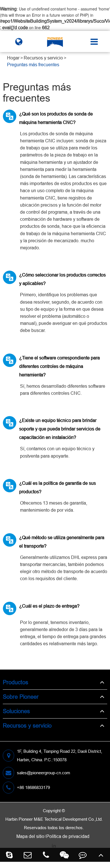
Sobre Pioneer (21, 696)
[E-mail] (27, 855)
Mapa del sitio (30, 836)
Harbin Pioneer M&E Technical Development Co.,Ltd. (54, 819)
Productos (15, 682)
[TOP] (101, 855)
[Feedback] (82, 855)
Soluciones (16, 711)
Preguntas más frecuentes (33, 64)
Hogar (13, 57)
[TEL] (46, 855)
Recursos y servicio (43, 57)
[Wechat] (64, 855)
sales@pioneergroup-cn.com (43, 772)
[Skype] (9, 855)
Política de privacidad (67, 836)
